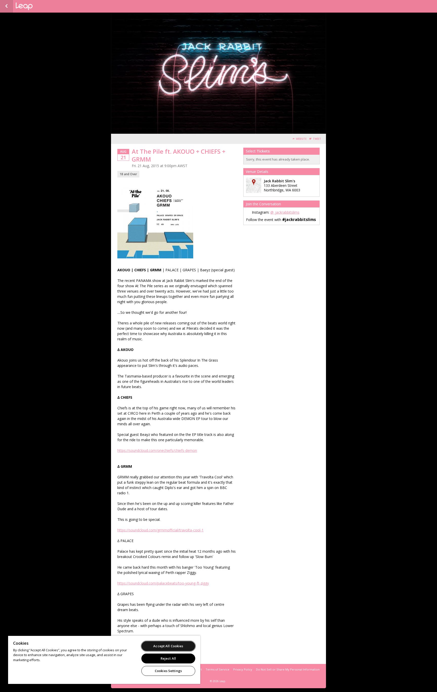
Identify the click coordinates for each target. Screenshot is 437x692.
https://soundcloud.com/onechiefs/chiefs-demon (157, 450)
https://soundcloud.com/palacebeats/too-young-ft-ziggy (163, 583)
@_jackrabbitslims (284, 212)
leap (41, 6)
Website (301, 139)
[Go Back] (6, 6)
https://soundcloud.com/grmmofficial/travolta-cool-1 (160, 530)
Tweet (317, 139)
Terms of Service (217, 669)
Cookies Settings (168, 670)
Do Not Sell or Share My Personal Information (288, 669)
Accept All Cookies (168, 646)
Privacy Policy (242, 669)
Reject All (168, 658)
